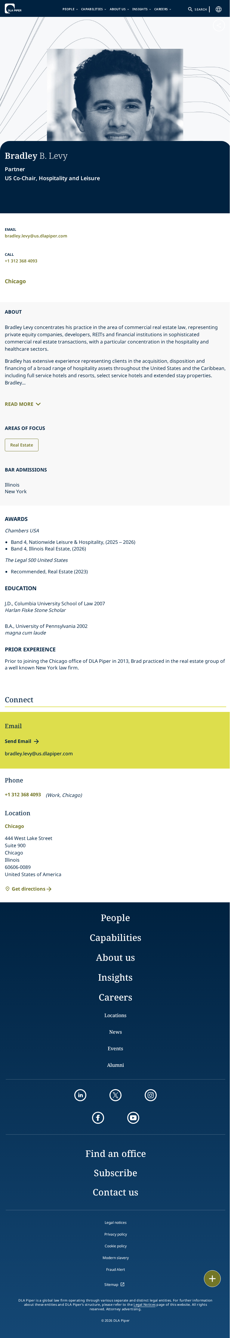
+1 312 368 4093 (21, 261)
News (115, 1032)
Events (115, 1048)
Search (201, 9)
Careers (161, 9)
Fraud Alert (115, 1269)
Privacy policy (115, 1234)
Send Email (18, 741)
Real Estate (21, 445)
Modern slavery (116, 1257)
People (69, 9)
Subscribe (115, 1173)
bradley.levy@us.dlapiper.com (36, 236)
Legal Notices (145, 1304)
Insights (140, 9)
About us (118, 9)
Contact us (115, 1192)
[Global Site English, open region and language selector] (218, 9)
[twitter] (115, 1095)
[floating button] (212, 1278)
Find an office (115, 1153)
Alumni (115, 1065)
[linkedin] (80, 1095)
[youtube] (133, 1118)
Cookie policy (116, 1246)
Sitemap (111, 1284)
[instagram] (151, 1095)
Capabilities (92, 9)
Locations (115, 1015)
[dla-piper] (23, 8)
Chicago (15, 281)
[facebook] (98, 1118)
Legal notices (116, 1222)
